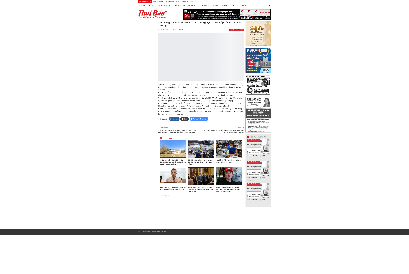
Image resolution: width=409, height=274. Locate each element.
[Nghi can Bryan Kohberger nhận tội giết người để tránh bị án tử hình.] (173, 176)
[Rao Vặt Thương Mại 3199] (258, 190)
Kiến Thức (204, 6)
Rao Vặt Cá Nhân (179, 6)
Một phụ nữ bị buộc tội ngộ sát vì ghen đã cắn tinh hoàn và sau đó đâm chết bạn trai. (224, 131)
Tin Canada (240, 29)
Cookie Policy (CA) (187, 1)
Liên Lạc (243, 6)
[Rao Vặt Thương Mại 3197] (258, 168)
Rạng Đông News (158, 1)
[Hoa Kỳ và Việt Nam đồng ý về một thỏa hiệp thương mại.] (229, 149)
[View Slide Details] (222, 14)
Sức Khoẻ (225, 6)
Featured (232, 29)
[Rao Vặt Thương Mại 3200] (258, 146)
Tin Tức (150, 6)
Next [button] (267, 15)
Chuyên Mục (192, 6)
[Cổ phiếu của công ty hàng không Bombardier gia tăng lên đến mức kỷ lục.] (201, 149)
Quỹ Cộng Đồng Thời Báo (172, 1)
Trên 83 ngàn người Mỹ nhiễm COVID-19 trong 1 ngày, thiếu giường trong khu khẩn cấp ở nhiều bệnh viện (177, 131)
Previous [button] (263, 15)
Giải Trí (234, 6)
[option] (258, 172)
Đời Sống (215, 6)
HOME (143, 6)
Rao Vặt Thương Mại (164, 6)
